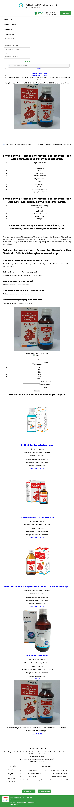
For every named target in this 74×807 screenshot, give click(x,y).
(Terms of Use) (20, 800)
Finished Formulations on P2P (59, 780)
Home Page (8, 19)
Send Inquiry (30, 791)
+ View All (26, 61)
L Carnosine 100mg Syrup (37, 655)
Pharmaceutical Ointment (12, 42)
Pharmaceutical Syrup (11, 45)
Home (39, 69)
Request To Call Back (37, 734)
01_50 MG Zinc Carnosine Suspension (37, 445)
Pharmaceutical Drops (11, 56)
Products (39, 71)
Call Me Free (45, 791)
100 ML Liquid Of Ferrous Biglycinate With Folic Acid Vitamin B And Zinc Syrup (37, 586)
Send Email (65, 13)
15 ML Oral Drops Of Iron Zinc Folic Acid (37, 517)
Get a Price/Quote (37, 468)
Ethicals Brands (9, 38)
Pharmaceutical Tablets (12, 49)
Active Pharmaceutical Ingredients (34, 780)
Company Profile (10, 24)
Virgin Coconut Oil (10, 53)
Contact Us (8, 29)
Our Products (9, 34)
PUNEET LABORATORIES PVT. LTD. (41, 5)
